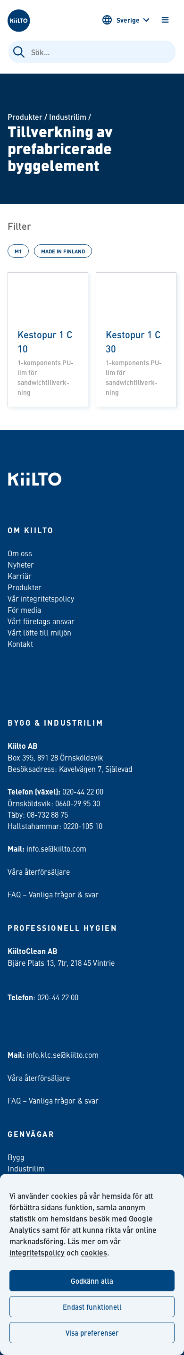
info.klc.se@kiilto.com (62, 1054)
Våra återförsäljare (39, 871)
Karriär (20, 575)
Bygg (16, 1157)
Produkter (25, 116)
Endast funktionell (92, 1307)
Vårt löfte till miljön (39, 632)
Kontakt (20, 643)
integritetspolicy (37, 1252)
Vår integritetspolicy (41, 598)
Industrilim (67, 116)
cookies (94, 1252)
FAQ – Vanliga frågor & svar (53, 894)
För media (24, 609)
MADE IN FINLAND (63, 251)
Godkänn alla (92, 1281)
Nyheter (21, 564)
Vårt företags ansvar (41, 621)
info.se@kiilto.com (56, 848)
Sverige (128, 20)
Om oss (20, 553)
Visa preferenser (92, 1333)
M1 (18, 251)
